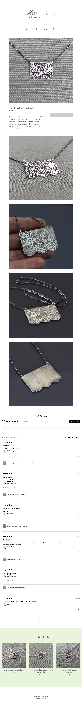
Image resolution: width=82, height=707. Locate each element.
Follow (45, 29)
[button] (29, 421)
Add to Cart (61, 115)
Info (36, 29)
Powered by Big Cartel (41, 698)
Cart (55, 29)
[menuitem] (27, 29)
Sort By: (67, 437)
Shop (27, 29)
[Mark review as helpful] (78, 456)
